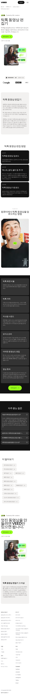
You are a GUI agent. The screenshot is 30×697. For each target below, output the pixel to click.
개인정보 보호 (19, 652)
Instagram (18, 677)
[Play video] (15, 243)
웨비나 (2, 664)
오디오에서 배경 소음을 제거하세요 (22, 629)
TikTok (17, 680)
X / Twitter (18, 674)
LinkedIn (18, 672)
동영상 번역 (4, 639)
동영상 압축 (4, 631)
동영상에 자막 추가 (5, 617)
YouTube (18, 669)
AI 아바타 (18, 615)
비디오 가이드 (4, 666)
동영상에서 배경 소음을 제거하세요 (22, 633)
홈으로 (2, 6)
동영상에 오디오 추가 (6, 615)
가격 (2, 649)
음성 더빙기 (18, 642)
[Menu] (27, 2)
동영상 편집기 (16, 6)
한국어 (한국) (4, 692)
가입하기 (21, 2)
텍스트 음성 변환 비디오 (21, 637)
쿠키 (17, 657)
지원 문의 (18, 660)
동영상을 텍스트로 (5, 637)
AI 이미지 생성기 (20, 617)
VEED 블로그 (4, 658)
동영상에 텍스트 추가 (6, 620)
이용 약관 (18, 654)
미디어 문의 (18, 663)
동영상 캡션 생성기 (5, 628)
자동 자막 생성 (4, 626)
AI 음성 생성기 (19, 623)
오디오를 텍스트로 (5, 623)
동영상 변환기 (4, 634)
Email (17, 683)
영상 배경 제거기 (20, 640)
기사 (2, 661)
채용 (17, 649)
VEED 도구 (8, 6)
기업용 (2, 652)
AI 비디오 (18, 620)
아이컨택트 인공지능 (21, 626)
